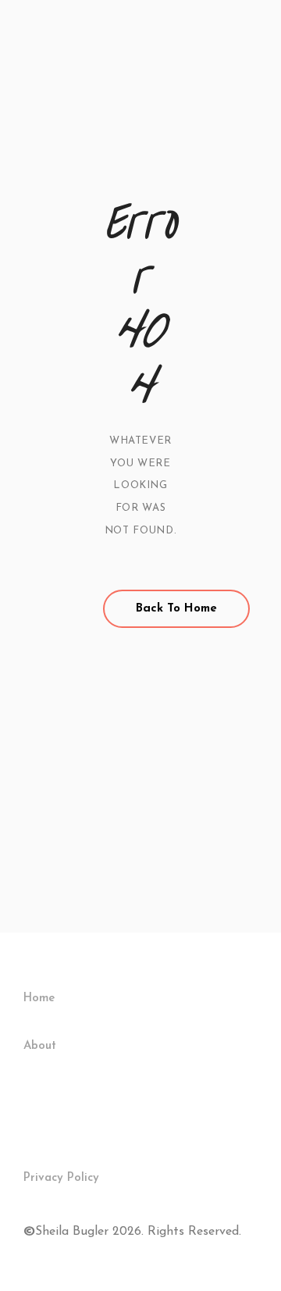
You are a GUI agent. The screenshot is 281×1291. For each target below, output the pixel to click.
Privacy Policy (61, 1178)
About (39, 1046)
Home (39, 998)
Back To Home (176, 609)
